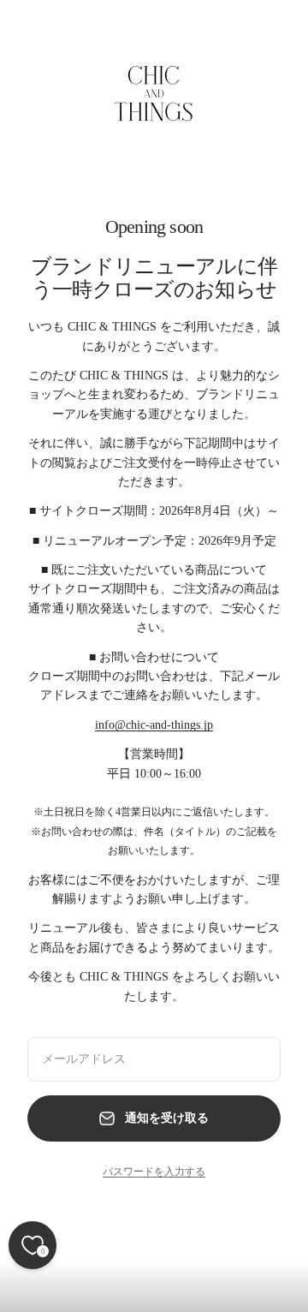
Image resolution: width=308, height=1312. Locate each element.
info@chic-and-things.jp (154, 725)
